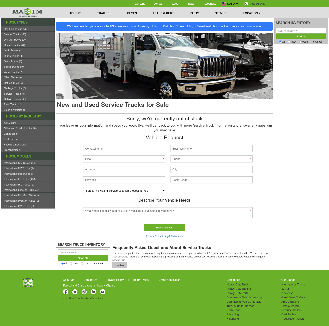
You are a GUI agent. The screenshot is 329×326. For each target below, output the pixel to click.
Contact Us (90, 280)
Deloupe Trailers (291, 310)
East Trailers (289, 314)
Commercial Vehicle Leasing (244, 297)
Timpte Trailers (290, 306)
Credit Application (169, 280)
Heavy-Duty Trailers (239, 289)
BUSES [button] (132, 13)
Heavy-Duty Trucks (238, 284)
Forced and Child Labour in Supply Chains (89, 285)
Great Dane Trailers (293, 297)
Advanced (98, 263)
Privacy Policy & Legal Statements (164, 236)
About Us (68, 280)
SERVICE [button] (221, 13)
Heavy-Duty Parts (237, 293)
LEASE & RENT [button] (163, 13)
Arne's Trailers (290, 301)
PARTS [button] (194, 13)
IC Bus (285, 289)
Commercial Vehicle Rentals (244, 301)
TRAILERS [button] (104, 13)
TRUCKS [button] (75, 13)
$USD (231, 3)
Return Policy (141, 280)
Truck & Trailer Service (240, 306)
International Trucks (293, 284)
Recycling (233, 314)
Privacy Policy (115, 280)
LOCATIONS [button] (251, 13)
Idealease (287, 293)
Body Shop (233, 310)
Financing (233, 319)
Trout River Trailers (292, 319)
